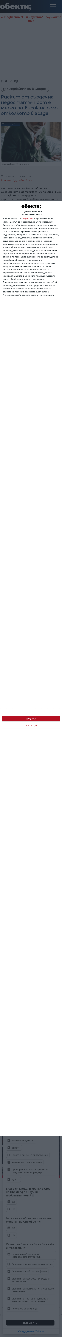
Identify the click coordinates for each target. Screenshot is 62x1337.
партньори (28, 219)
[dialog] (31, 669)
